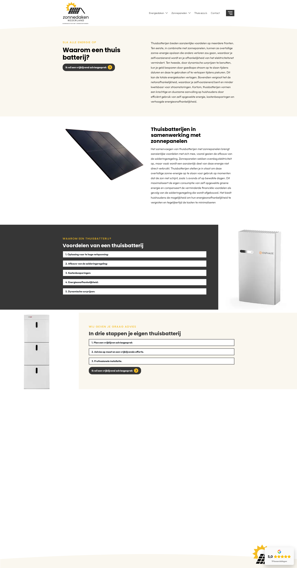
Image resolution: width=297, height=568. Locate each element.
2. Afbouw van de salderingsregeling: (86, 263)
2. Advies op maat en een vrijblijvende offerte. (118, 351)
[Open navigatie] (230, 13)
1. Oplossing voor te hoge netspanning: (87, 254)
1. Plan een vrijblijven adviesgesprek (112, 342)
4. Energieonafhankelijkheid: (82, 282)
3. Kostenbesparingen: (78, 272)
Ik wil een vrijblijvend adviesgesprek (86, 67)
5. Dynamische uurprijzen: (80, 291)
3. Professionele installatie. (107, 361)
